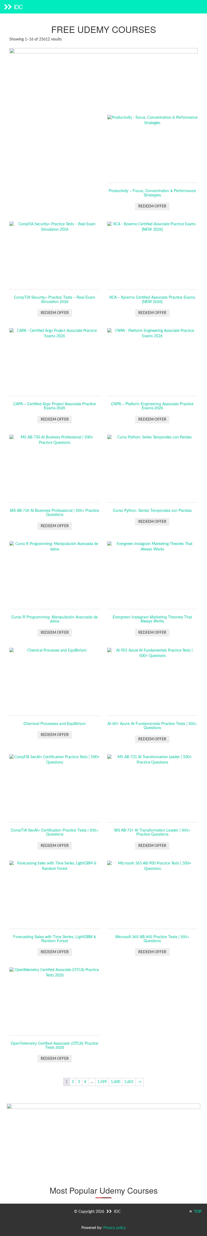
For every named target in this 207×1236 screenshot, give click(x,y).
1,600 (115, 1082)
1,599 (102, 1082)
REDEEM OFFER (152, 206)
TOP (197, 1212)
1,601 (129, 1082)
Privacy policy (114, 1228)
